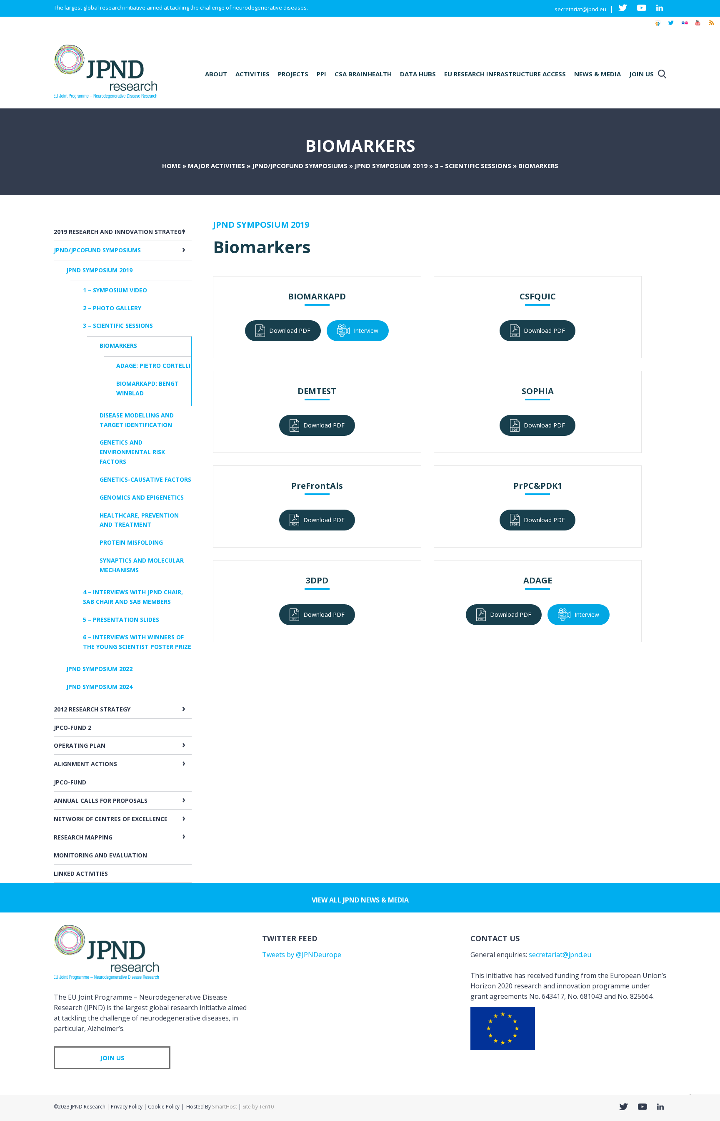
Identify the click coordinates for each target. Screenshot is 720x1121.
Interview (366, 330)
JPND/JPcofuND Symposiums (300, 165)
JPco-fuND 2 (72, 727)
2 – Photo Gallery (112, 308)
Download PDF (289, 330)
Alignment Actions (85, 764)
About (216, 74)
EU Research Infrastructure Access (505, 74)
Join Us (641, 74)
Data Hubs (418, 74)
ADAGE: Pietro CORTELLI (153, 365)
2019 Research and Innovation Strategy (119, 232)
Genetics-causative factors (145, 479)
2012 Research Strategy (92, 709)
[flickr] (684, 26)
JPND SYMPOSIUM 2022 (99, 669)
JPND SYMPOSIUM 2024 (99, 687)
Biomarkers (118, 345)
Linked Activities (81, 873)
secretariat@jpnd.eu (580, 9)
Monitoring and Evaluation (100, 855)
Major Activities (216, 165)
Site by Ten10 (258, 1106)
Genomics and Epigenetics (142, 497)
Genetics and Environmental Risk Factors (132, 451)
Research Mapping (83, 837)
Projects (293, 74)
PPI (321, 74)
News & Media (597, 74)
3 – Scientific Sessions (473, 165)
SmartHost (224, 1106)
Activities (252, 74)
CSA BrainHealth (363, 74)
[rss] (711, 26)
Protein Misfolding (131, 542)
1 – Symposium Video (115, 290)
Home (171, 165)
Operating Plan (79, 745)
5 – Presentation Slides (121, 619)
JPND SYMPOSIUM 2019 (391, 165)
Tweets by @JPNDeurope (301, 954)
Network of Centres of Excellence (111, 819)
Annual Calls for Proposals (101, 800)
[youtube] (697, 26)
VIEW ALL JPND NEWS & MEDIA (360, 900)
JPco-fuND (70, 782)
